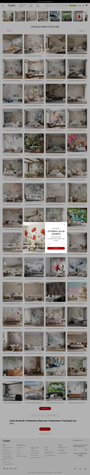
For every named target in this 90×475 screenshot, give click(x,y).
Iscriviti (56, 248)
